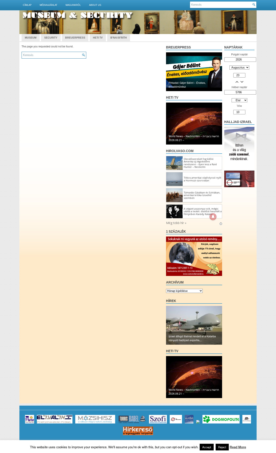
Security (50, 37)
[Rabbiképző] (198, 423)
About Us (95, 5)
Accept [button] (206, 447)
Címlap (27, 5)
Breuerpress (178, 47)
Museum (30, 37)
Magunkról (73, 5)
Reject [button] (222, 447)
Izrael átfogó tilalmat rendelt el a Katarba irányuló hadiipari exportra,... (192, 338)
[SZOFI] (158, 423)
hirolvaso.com (180, 151)
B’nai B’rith (118, 37)
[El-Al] (55, 423)
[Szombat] (189, 423)
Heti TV (98, 37)
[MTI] (176, 423)
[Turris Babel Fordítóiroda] (132, 423)
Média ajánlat (48, 5)
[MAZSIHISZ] (95, 423)
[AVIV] (29, 423)
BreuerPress (75, 37)
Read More (238, 447)
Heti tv (172, 97)
